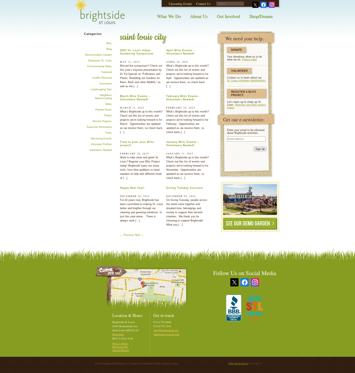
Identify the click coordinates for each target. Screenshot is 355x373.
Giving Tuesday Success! (184, 187)
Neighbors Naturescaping (103, 97)
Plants (108, 115)
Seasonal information (99, 127)
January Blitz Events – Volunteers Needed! (182, 143)
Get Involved (228, 16)
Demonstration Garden (98, 54)
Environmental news (99, 66)
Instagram (255, 282)
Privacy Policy (120, 343)
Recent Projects (102, 121)
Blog (109, 49)
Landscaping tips (101, 89)
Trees (108, 132)
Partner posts (103, 109)
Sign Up (260, 149)
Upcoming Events (101, 138)
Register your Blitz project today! (246, 106)
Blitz (109, 43)
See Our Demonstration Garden (250, 199)
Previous (127, 234)
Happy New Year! (132, 187)
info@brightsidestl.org (166, 330)
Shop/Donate (261, 16)
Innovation (105, 83)
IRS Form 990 (120, 347)
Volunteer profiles (101, 144)
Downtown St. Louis (100, 60)
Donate (236, 49)
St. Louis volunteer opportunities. (246, 80)
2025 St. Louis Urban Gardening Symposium (136, 52)
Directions (118, 334)
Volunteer (239, 70)
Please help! (249, 59)
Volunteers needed (100, 150)
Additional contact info (166, 334)
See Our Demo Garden (250, 223)
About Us (199, 16)
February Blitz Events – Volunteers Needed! (183, 98)
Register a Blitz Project (243, 93)
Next (139, 234)
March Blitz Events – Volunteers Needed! (135, 98)
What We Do (169, 16)
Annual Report (120, 350)
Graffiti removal (102, 77)
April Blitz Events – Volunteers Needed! (180, 52)
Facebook (245, 282)
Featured (106, 72)
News (108, 103)
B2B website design (238, 363)
